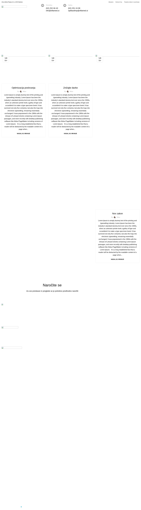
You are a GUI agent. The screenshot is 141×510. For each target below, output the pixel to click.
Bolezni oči (76, 324)
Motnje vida (76, 320)
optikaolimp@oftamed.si (130, 334)
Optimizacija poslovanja (23, 87)
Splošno (75, 309)
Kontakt (39, 313)
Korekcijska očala (102, 313)
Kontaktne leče (101, 317)
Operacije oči (77, 328)
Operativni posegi (78, 336)
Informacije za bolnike (45, 320)
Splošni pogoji (42, 332)
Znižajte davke (70, 87)
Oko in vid (75, 317)
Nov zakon (117, 213)
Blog (23, 83)
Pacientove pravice (44, 317)
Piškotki (40, 328)
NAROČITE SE (72, 296)
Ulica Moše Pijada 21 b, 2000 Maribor (12, 2)
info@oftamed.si (127, 323)
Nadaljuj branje (23, 133)
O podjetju (40, 309)
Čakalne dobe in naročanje (82, 313)
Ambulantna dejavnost (80, 332)
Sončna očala (101, 320)
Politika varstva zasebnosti (46, 324)
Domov (4, 39)
